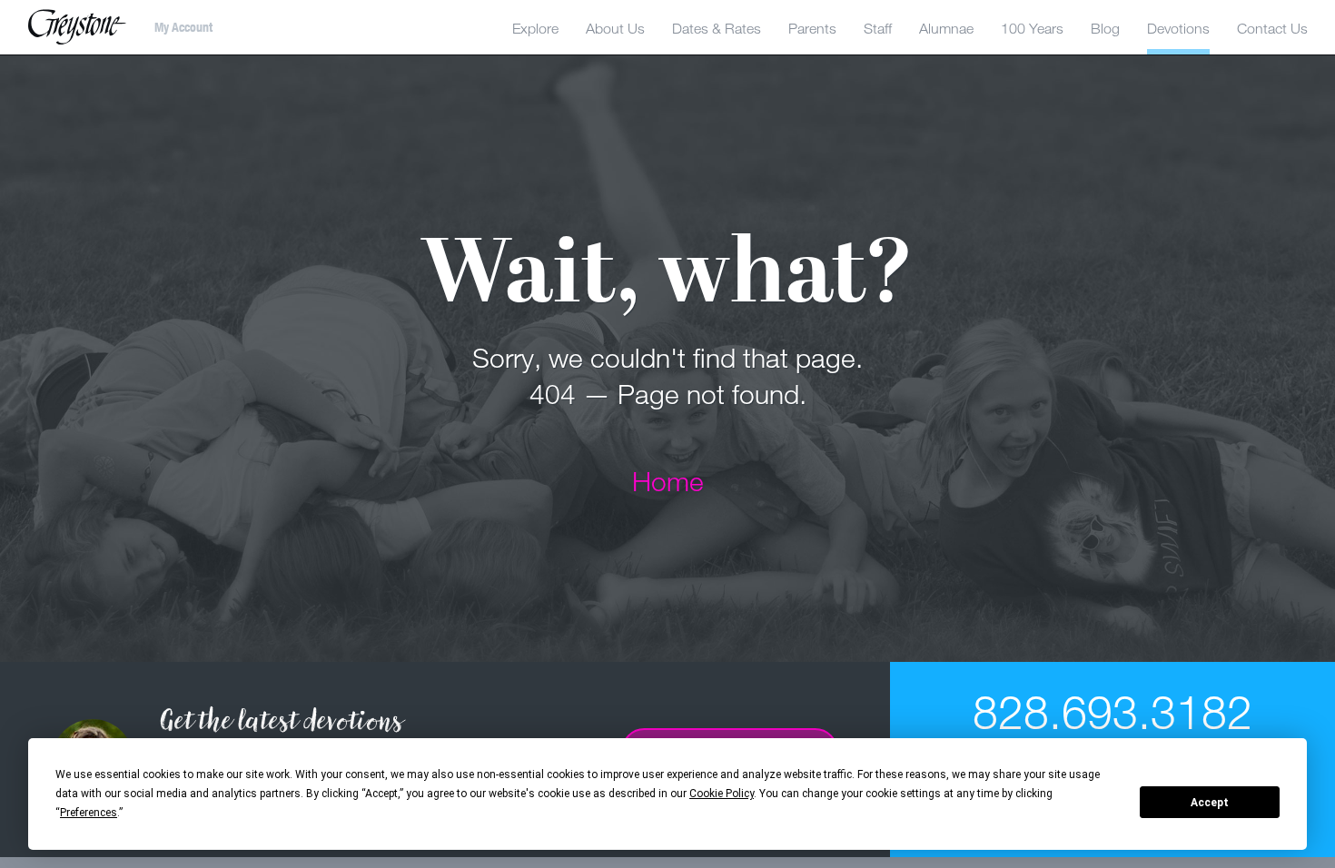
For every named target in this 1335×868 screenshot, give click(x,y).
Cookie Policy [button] (721, 793)
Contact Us (1272, 28)
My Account (183, 27)
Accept (1210, 802)
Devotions (1178, 28)
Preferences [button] (88, 812)
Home (668, 481)
